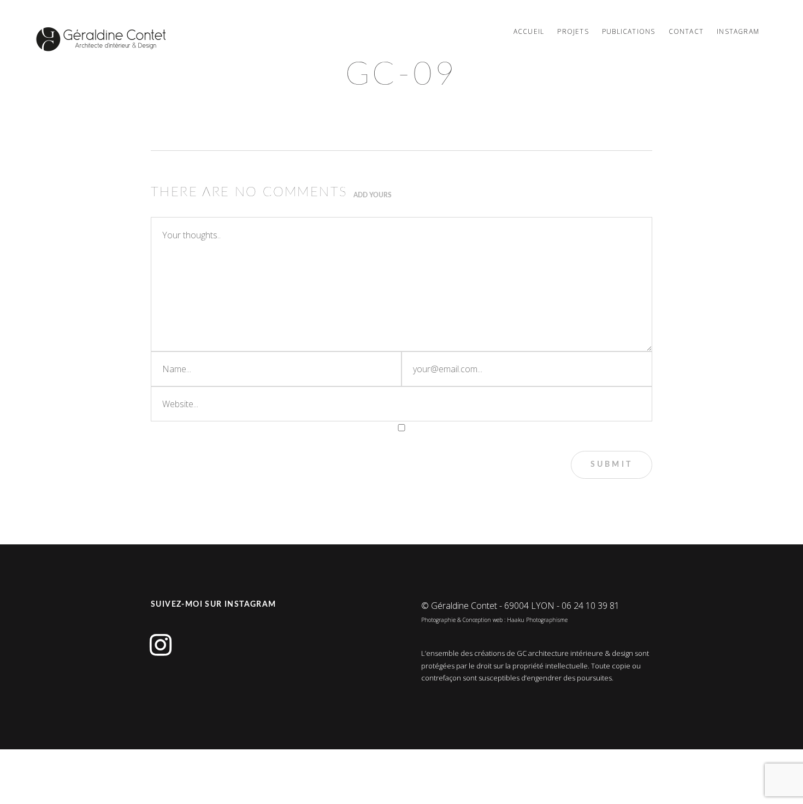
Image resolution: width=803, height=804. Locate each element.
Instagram (738, 31)
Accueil (528, 31)
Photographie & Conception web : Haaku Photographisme (494, 620)
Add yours (372, 195)
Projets (572, 31)
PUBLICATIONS (628, 31)
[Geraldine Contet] (101, 39)
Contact (686, 31)
